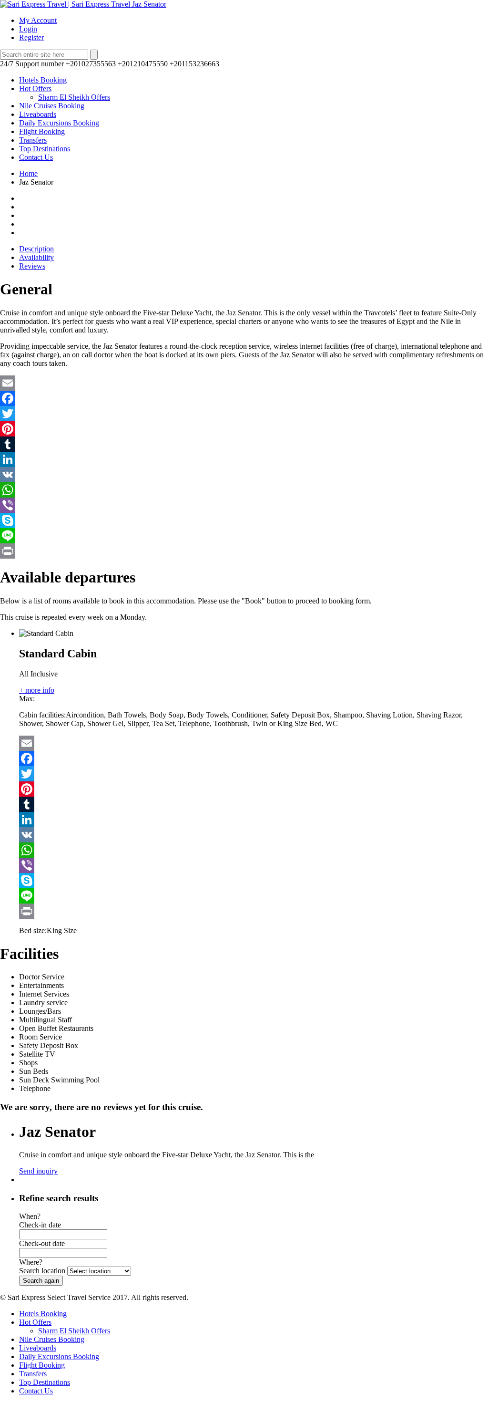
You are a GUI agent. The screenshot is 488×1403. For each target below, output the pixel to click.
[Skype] (244, 520)
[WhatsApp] (244, 490)
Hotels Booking (43, 80)
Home (28, 173)
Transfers (33, 140)
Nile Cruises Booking (51, 106)
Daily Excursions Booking (59, 123)
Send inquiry (38, 1171)
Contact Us (36, 157)
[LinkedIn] (244, 459)
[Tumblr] (244, 444)
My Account (38, 20)
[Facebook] (244, 398)
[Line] (244, 535)
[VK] (244, 474)
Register (31, 37)
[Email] (244, 383)
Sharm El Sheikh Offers (74, 97)
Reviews (32, 266)
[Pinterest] (244, 428)
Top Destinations (44, 149)
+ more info (36, 690)
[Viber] (244, 505)
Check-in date (40, 1225)
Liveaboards (37, 114)
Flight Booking (42, 131)
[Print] (244, 551)
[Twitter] (244, 413)
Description (36, 249)
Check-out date (42, 1243)
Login (28, 29)
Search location (42, 1271)
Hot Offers (35, 88)
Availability (36, 257)
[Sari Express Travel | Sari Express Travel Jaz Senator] (83, 4)
